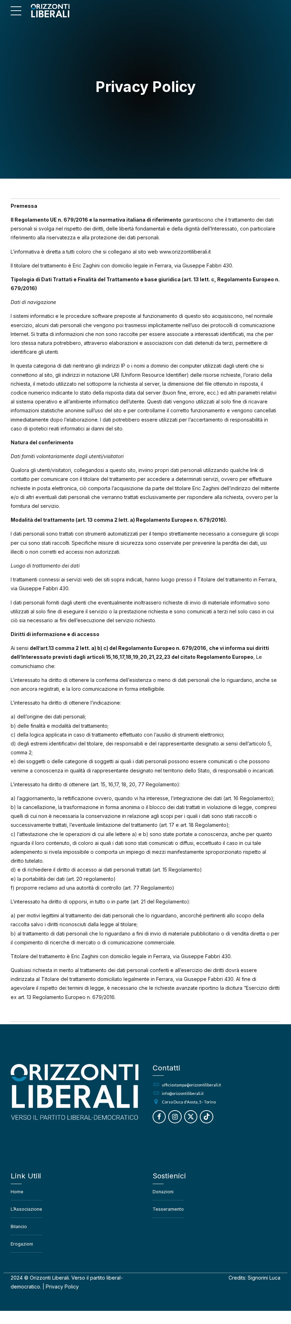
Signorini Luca (264, 1278)
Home (17, 1191)
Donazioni (163, 1191)
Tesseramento (168, 1209)
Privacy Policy (62, 1287)
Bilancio (19, 1226)
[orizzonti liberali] (74, 1092)
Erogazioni (22, 1244)
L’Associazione (26, 1209)
